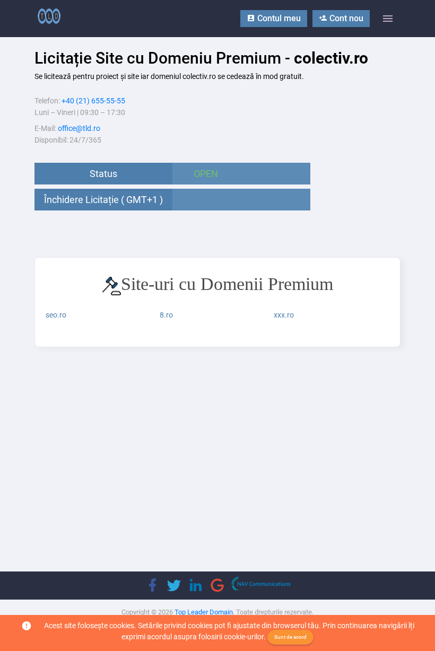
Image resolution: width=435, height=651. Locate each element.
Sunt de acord (290, 637)
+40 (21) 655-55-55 (93, 100)
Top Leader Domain (204, 612)
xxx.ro (284, 315)
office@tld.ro (79, 128)
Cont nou (345, 18)
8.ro (166, 315)
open (206, 173)
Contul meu (278, 18)
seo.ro (56, 315)
